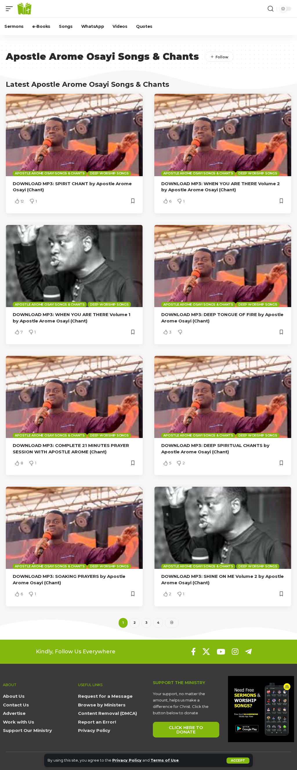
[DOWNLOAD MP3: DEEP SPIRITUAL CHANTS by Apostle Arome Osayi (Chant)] (222, 397)
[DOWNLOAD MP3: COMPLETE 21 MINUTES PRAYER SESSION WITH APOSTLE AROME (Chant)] (74, 397)
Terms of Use (165, 760)
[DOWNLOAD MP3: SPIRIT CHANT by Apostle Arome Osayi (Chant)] (74, 135)
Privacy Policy (127, 760)
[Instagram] (235, 651)
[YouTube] (221, 651)
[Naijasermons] (24, 8)
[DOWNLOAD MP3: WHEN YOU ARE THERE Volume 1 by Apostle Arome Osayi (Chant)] (74, 266)
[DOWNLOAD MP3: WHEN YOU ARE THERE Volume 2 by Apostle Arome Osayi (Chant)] (222, 135)
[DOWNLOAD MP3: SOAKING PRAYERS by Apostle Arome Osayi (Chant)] (74, 528)
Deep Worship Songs (109, 173)
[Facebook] (193, 651)
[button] (238, 761)
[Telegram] (248, 651)
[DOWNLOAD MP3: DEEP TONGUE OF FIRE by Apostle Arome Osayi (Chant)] (222, 266)
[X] (206, 651)
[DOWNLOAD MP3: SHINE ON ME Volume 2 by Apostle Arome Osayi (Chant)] (222, 528)
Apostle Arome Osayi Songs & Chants (50, 173)
